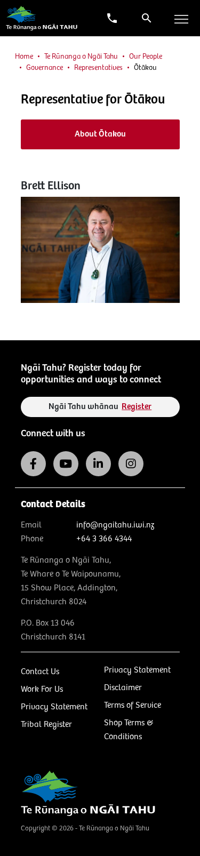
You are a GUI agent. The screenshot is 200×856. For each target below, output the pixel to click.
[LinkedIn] (98, 463)
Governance (44, 67)
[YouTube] (65, 463)
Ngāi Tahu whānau (100, 406)
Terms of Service (132, 705)
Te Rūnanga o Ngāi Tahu (81, 56)
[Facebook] (33, 463)
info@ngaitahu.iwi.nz (115, 525)
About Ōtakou (100, 134)
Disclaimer (123, 687)
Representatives (98, 67)
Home (24, 56)
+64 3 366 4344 (104, 538)
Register (136, 406)
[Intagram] (130, 463)
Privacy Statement (54, 706)
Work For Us (42, 689)
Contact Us (40, 671)
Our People (145, 56)
